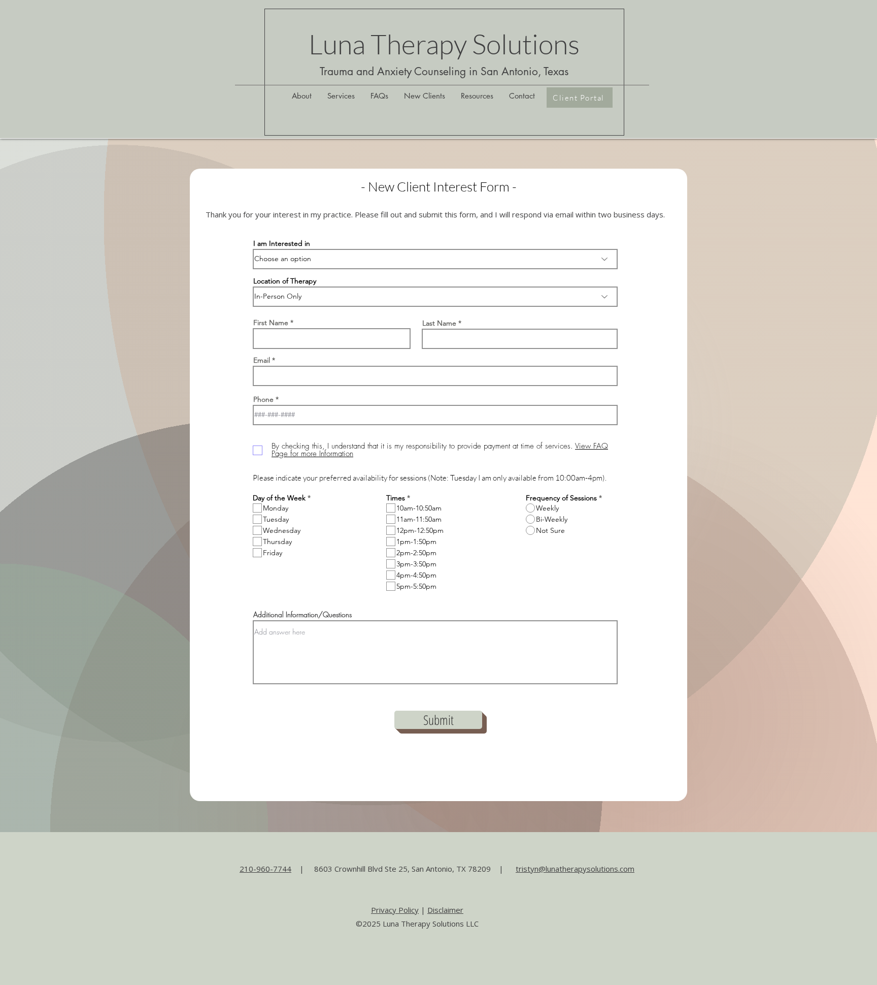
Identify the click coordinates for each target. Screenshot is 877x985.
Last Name (439, 323)
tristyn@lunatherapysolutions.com (575, 869)
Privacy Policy (395, 910)
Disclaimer (445, 910)
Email (261, 360)
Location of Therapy (284, 280)
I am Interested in (281, 243)
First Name (270, 322)
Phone (263, 399)
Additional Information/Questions (302, 614)
